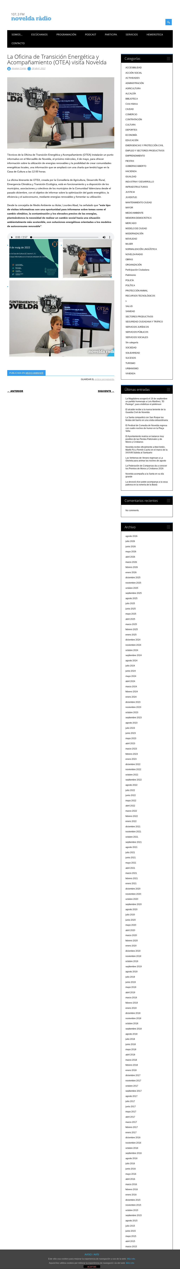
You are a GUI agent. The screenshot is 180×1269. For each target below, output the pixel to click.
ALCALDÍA (131, 93)
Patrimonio (131, 275)
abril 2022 (130, 805)
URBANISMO (132, 368)
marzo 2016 (131, 1184)
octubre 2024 (132, 650)
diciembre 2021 (133, 826)
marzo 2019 (131, 997)
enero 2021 (131, 883)
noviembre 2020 (133, 894)
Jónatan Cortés (19, 68)
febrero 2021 (132, 878)
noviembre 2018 (133, 1018)
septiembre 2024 (134, 655)
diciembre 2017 (133, 1075)
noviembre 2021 (133, 831)
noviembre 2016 (133, 1143)
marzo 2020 (131, 935)
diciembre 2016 (133, 1137)
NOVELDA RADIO (134, 254)
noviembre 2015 (133, 1205)
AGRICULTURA (133, 88)
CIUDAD (130, 109)
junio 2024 (131, 671)
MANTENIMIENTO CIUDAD (139, 202)
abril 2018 (130, 1054)
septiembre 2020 (134, 904)
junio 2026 (131, 546)
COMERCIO (131, 114)
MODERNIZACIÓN (134, 233)
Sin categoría (132, 342)
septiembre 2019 (134, 966)
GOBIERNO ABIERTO (136, 166)
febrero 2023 (132, 754)
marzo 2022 (131, 811)
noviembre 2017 (133, 1080)
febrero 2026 (132, 567)
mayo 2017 (131, 1111)
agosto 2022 (131, 785)
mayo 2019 (131, 987)
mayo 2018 (131, 1049)
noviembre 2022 (133, 769)
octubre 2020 (132, 899)
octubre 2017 (132, 1086)
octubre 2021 (132, 837)
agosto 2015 (131, 1220)
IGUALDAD (131, 176)
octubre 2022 (132, 774)
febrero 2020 (132, 940)
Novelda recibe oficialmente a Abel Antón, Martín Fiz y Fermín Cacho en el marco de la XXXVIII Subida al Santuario (147, 450)
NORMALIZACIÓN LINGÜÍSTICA (141, 249)
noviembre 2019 (133, 956)
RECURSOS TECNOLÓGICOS (140, 296)
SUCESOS (131, 358)
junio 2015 (131, 1231)
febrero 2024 (132, 691)
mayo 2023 (131, 738)
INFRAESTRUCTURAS (137, 187)
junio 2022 (131, 795)
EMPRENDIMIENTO (135, 156)
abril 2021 (130, 868)
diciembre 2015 (133, 1200)
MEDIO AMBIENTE (34, 372)
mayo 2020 (131, 925)
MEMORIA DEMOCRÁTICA (139, 218)
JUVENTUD (131, 197)
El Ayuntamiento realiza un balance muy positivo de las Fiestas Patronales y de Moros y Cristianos (145, 439)
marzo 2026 (131, 562)
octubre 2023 (132, 712)
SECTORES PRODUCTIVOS (139, 316)
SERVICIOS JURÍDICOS (137, 327)
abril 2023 (130, 743)
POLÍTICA (130, 285)
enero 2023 (131, 759)
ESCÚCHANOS (39, 34)
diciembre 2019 (133, 951)
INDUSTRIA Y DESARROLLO (140, 181)
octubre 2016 (132, 1148)
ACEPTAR (91, 1267)
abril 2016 (130, 1179)
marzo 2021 (131, 873)
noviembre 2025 (133, 583)
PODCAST (90, 34)
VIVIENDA (130, 373)
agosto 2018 (131, 1034)
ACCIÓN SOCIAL (134, 73)
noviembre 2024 (133, 645)
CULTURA (131, 125)
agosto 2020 (131, 909)
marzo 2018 (131, 1060)
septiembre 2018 (134, 1029)
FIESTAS (130, 161)
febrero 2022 (132, 816)
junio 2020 (131, 920)
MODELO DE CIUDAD (136, 228)
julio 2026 (130, 541)
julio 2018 (130, 1039)
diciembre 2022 (133, 764)
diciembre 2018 (133, 1013)
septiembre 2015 (134, 1215)
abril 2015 (130, 1241)
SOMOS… (17, 34)
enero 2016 (131, 1194)
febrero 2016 (132, 1189)
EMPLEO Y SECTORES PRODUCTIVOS (145, 150)
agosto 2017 (131, 1096)
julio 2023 (130, 728)
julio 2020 (130, 914)
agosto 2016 (131, 1158)
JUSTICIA (130, 192)
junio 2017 (131, 1106)
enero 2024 (131, 697)
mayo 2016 (131, 1174)
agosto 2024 (131, 660)
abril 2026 (130, 557)
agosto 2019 (131, 971)
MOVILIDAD (131, 239)
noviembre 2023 (133, 707)
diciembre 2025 (133, 577)
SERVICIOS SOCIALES (137, 337)
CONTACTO (18, 43)
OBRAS (129, 259)
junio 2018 (131, 1044)
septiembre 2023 (134, 717)
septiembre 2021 (134, 842)
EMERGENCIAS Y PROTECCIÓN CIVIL (144, 145)
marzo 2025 (131, 624)
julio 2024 (130, 665)
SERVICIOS (132, 34)
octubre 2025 (132, 588)
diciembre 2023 (133, 702)
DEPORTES (131, 130)
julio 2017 (130, 1101)
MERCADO (131, 223)
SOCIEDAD (131, 347)
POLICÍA (130, 280)
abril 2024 (130, 681)
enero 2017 (131, 1132)
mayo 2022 (131, 800)
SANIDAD (130, 311)
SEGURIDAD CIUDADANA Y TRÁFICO (144, 321)
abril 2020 (130, 930)
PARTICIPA (111, 34)
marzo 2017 (131, 1122)
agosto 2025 (131, 598)
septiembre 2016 (134, 1153)
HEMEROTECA (155, 34)
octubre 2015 (132, 1210)
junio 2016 (131, 1169)
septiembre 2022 (134, 780)
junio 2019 (131, 982)
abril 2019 (130, 992)
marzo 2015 (131, 1246)
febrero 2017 (132, 1127)
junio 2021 (131, 857)
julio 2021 (130, 852)
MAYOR (129, 207)
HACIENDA (131, 171)
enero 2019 (131, 1008)
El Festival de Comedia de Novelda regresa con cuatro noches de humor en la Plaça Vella (146, 428)
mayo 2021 (131, 863)
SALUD (129, 306)
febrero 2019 (132, 1003)
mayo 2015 (131, 1236)
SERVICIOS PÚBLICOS (137, 332)
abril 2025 (130, 619)
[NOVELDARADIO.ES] (37, 23)
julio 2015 (130, 1226)
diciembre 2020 (133, 889)
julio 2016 (130, 1163)
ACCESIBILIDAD (134, 67)
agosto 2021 (131, 847)
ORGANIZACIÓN (134, 265)
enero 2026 (131, 572)
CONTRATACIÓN (134, 119)
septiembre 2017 (134, 1091)
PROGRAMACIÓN (66, 34)
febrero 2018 (132, 1065)
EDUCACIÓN (132, 140)
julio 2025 (130, 603)
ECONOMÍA (131, 135)
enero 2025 (131, 634)
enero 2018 (131, 1070)
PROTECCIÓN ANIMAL (137, 290)
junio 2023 (131, 733)
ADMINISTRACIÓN (135, 83)
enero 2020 (131, 945)
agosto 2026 (131, 536)
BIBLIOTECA (132, 99)
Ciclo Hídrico (132, 104)
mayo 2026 (131, 551)
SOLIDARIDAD (133, 353)
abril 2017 (130, 1117)
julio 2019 (130, 977)
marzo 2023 (131, 749)
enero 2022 (131, 821)
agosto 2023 (131, 723)
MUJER (129, 244)
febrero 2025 (132, 629)
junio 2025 (131, 609)
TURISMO (130, 363)
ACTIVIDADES (133, 78)
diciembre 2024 (133, 640)
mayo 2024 (131, 676)
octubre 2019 (132, 961)
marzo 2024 (131, 686)
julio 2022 (130, 790)
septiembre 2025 (134, 593)
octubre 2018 (132, 1023)
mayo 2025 (131, 614)
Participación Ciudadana (137, 270)
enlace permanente (104, 379)
